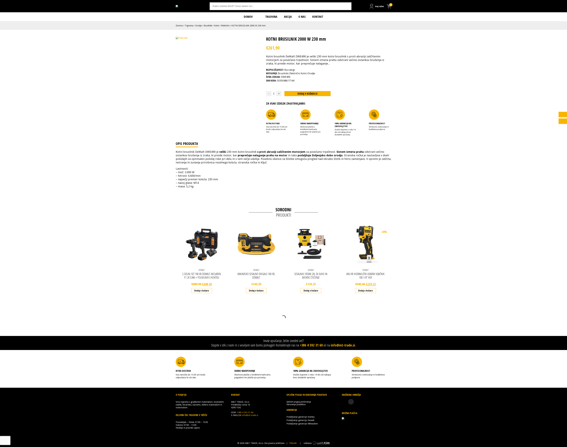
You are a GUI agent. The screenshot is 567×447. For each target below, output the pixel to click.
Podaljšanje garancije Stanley (300, 416)
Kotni (216, 25)
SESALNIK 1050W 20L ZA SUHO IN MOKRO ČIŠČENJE (310, 275)
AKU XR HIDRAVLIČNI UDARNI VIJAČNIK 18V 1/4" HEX (365, 275)
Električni (225, 25)
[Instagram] (351, 402)
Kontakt (317, 16)
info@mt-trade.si (343, 345)
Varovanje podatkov (296, 404)
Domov (248, 16)
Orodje (198, 25)
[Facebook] (344, 402)
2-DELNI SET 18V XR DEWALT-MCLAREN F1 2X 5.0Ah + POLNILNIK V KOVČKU (201, 275)
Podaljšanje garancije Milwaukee (302, 423)
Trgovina (271, 16)
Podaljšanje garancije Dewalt (300, 420)
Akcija (288, 16)
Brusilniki (208, 25)
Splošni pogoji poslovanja (298, 401)
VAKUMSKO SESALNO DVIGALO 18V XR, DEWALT (256, 275)
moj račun (379, 6)
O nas (302, 16)
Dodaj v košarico (307, 93)
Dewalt (202, 270)
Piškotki (293, 443)
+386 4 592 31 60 (311, 345)
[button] (563, 121)
